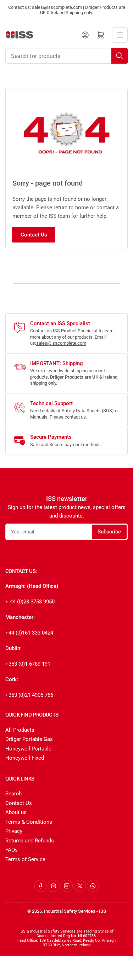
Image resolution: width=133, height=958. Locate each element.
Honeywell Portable (28, 749)
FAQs (11, 850)
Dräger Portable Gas (29, 739)
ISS (102, 911)
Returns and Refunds (29, 840)
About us (16, 812)
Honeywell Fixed (24, 758)
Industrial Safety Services (69, 911)
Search (13, 793)
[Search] (119, 55)
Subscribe (109, 531)
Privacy (13, 831)
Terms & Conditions (28, 822)
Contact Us (34, 235)
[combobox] (66, 56)
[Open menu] (120, 35)
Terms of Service (25, 859)
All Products (19, 730)
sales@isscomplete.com (61, 343)
